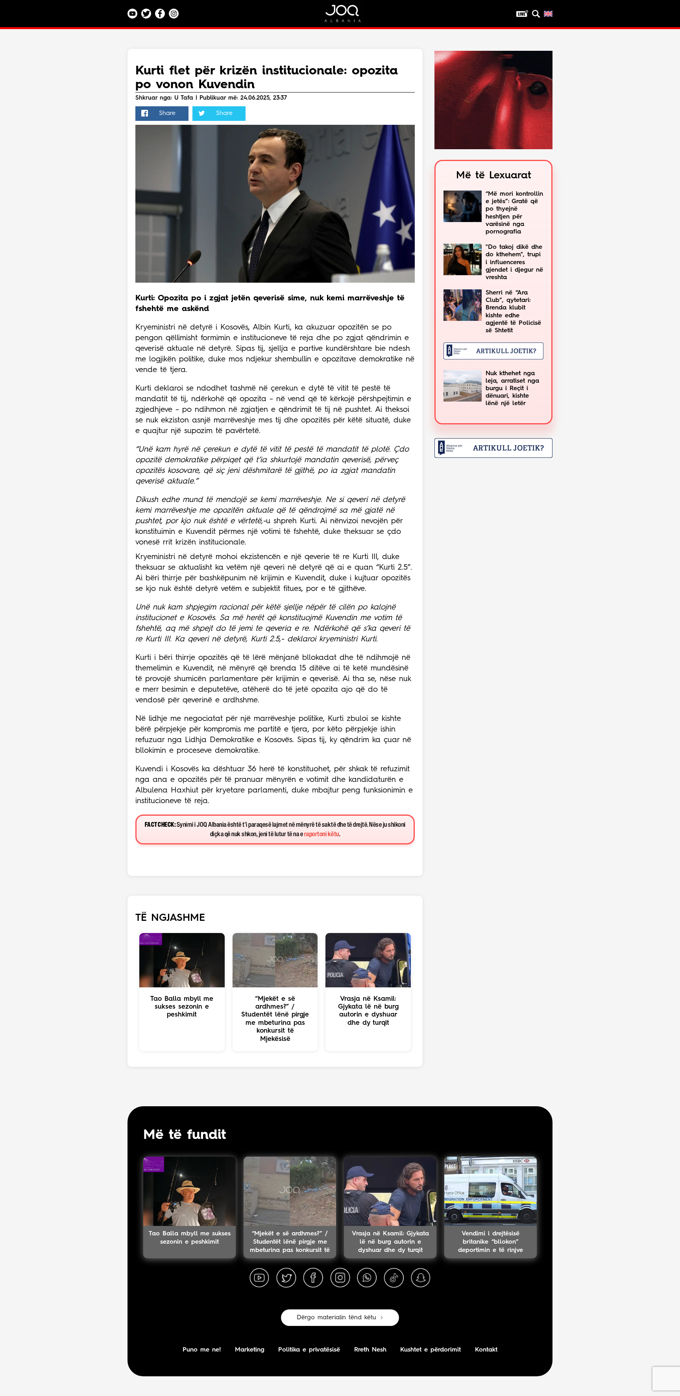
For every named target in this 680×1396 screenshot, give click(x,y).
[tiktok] (394, 1278)
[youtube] (259, 1278)
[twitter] (286, 1278)
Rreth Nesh (370, 1350)
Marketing (249, 1350)
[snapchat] (420, 1278)
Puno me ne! (202, 1350)
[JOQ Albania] (347, 16)
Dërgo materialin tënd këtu (336, 1318)
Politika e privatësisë (309, 1350)
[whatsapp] (366, 1278)
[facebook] (313, 1278)
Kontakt (486, 1350)
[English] (548, 13)
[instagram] (340, 1278)
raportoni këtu (321, 834)
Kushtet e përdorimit (430, 1350)
